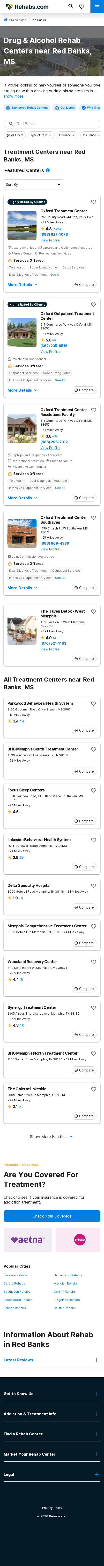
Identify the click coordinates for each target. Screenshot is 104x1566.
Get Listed (67, 107)
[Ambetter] (80, 1240)
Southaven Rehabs (17, 1291)
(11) (21, 898)
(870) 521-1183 (53, 643)
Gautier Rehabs (65, 1308)
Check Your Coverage (52, 1216)
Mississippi (19, 20)
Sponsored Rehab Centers (29, 107)
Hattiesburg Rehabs (68, 1275)
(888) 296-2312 (54, 442)
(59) (21, 857)
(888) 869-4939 (54, 543)
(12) (21, 721)
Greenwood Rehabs (18, 1300)
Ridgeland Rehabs (67, 1300)
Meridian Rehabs (66, 1283)
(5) (54, 638)
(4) (54, 340)
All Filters (17, 135)
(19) (21, 1025)
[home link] (6, 19)
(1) (20, 812)
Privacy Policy (52, 1508)
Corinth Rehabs (65, 1291)
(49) (54, 436)
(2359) (56, 229)
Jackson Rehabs (15, 1275)
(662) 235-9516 (53, 346)
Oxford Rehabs (14, 1283)
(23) (20, 1107)
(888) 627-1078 (54, 234)
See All (55, 274)
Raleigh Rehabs (15, 1308)
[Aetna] (28, 1240)
